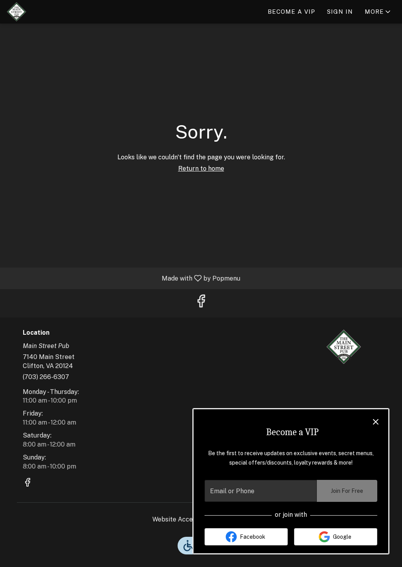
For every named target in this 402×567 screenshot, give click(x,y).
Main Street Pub (343, 347)
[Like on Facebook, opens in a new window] (201, 303)
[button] (378, 12)
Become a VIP (291, 11)
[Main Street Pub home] (41, 12)
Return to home (201, 168)
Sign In (340, 11)
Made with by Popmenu (123, 278)
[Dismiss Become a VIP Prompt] (375, 421)
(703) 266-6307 (46, 377)
